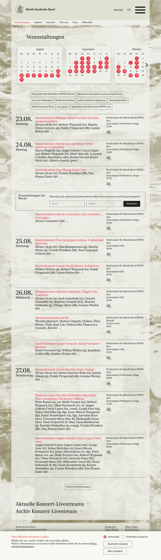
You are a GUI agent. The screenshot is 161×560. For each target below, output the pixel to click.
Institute (51, 22)
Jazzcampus (63, 107)
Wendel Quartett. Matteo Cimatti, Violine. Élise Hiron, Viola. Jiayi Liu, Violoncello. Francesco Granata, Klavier (67, 325)
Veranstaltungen (22, 22)
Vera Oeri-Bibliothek (42, 100)
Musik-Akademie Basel (43, 107)
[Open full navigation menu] (140, 10)
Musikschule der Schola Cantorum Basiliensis (99, 94)
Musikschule (110, 527)
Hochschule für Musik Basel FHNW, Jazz (91, 107)
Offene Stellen (131, 527)
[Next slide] (147, 65)
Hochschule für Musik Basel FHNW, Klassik (53, 94)
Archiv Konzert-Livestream (47, 511)
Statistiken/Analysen (137, 537)
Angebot (38, 22)
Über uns (64, 22)
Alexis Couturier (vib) (50, 221)
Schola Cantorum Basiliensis (92, 100)
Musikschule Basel (118, 100)
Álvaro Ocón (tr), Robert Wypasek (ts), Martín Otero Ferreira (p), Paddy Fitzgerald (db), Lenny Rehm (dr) (67, 128)
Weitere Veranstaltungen (78, 487)
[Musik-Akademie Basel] (37, 10)
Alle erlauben (115, 551)
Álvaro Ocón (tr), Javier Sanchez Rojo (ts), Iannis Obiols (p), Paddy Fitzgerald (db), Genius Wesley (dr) (68, 376)
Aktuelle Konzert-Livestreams (50, 504)
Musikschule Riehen (65, 100)
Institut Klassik (111, 530)
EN (129, 10)
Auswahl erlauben (117, 544)
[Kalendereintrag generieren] (109, 132)
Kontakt (118, 10)
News (75, 22)
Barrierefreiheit (132, 530)
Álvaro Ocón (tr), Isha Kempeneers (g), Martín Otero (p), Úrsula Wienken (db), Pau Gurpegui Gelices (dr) (66, 250)
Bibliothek (87, 22)
